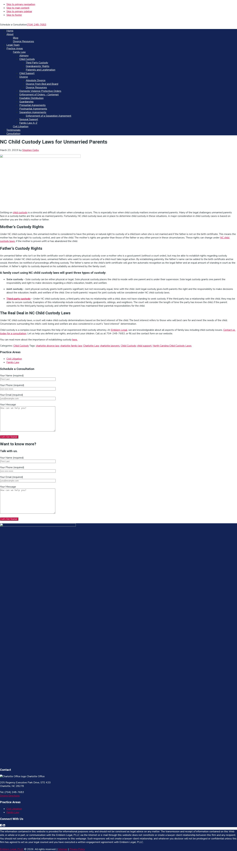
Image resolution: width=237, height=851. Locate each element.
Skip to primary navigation (20, 4)
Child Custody (21, 346)
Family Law (12, 362)
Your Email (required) (11, 395)
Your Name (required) (12, 375)
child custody (20, 212)
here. (75, 339)
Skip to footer (14, 15)
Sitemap (62, 849)
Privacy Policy (77, 849)
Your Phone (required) (12, 385)
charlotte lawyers (110, 346)
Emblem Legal (119, 330)
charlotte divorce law (47, 346)
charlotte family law (71, 346)
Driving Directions (10, 796)
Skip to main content (17, 8)
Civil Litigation (14, 359)
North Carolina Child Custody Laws (172, 346)
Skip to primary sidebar (19, 11)
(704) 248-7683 (36, 24)
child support (144, 346)
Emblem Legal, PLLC (12, 849)
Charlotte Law (91, 346)
